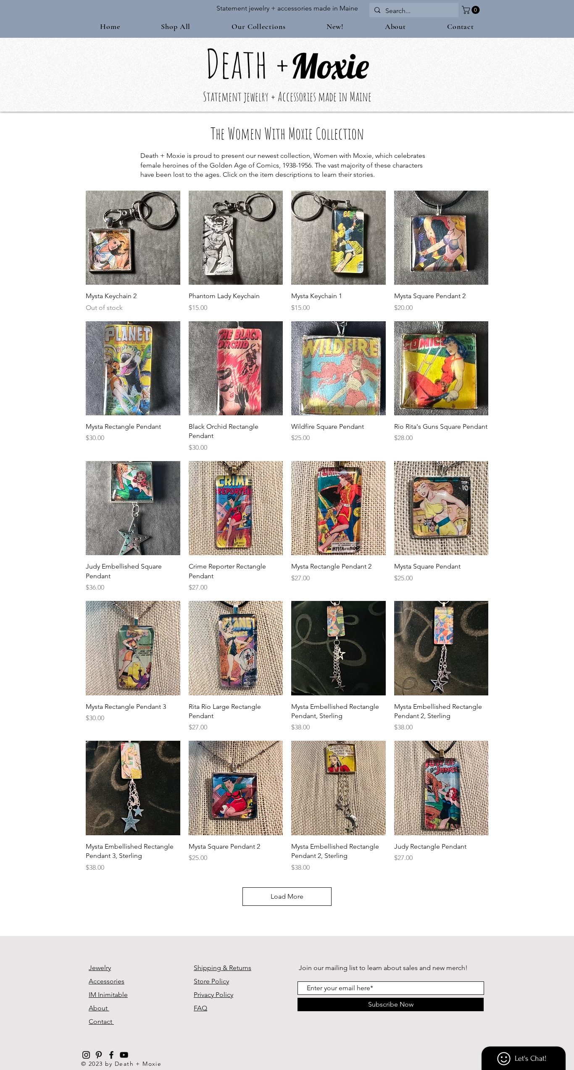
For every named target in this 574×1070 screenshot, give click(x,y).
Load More (287, 896)
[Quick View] (133, 238)
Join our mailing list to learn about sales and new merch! (383, 968)
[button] (472, 10)
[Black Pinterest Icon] (99, 1055)
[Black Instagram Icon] (86, 1055)
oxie (343, 65)
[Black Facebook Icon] (111, 1055)
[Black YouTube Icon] (124, 1055)
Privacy (205, 995)
